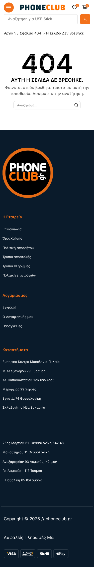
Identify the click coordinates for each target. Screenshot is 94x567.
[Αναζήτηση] (85, 19)
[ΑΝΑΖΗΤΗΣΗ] (76, 105)
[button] (9, 7)
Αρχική (10, 33)
